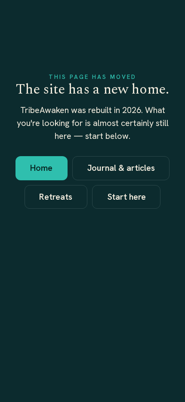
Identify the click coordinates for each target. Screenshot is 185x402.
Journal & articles (121, 167)
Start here (126, 196)
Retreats (55, 196)
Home (41, 167)
